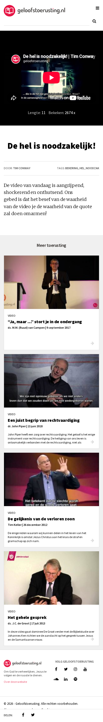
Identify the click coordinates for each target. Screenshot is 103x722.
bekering (71, 168)
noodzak (92, 168)
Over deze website (15, 682)
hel (82, 168)
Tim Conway (21, 168)
